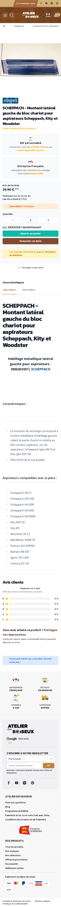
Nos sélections (13, 855)
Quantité (8, 214)
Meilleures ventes (14, 868)
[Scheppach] (30, 100)
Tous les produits (14, 847)
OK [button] (48, 765)
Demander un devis (31, 241)
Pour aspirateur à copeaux (19, 128)
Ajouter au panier (30, 233)
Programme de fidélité (16, 811)
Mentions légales (42, 901)
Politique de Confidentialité (15, 903)
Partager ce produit (32, 267)
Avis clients (28, 290)
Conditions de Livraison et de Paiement (25, 819)
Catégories (19, 26)
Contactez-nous (27, 3)
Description (9, 290)
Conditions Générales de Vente (17, 901)
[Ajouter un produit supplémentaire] (48, 220)
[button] (30, 267)
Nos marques (12, 851)
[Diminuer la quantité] (13, 220)
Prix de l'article (11, 185)
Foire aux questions (15, 802)
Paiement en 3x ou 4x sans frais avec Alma (27, 815)
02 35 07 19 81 (37, 147)
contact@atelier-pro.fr (30, 150)
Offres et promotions (16, 859)
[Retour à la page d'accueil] (21, 729)
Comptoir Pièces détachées (46, 26)
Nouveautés (11, 864)
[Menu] (5, 15)
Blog (7, 807)
